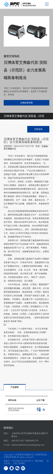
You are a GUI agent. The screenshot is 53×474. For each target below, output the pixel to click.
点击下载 (39, 409)
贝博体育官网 (26, 103)
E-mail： (8, 445)
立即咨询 (38, 129)
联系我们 (8, 428)
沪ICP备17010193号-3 (22, 461)
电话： (7, 440)
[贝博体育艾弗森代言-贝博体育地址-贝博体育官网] (20, 4)
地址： (7, 433)
